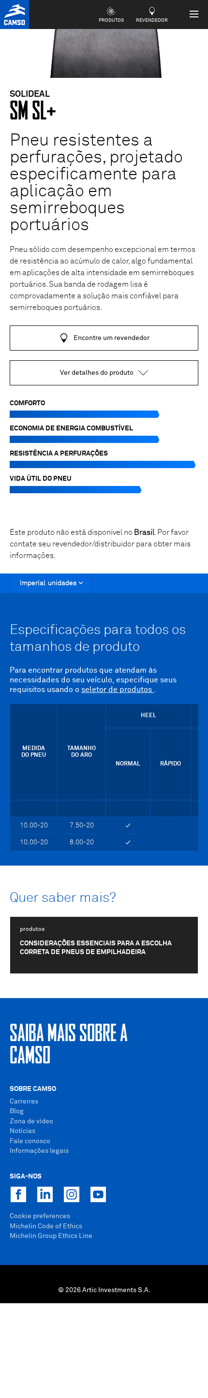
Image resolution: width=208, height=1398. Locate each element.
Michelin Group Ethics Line (51, 1236)
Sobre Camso (33, 1089)
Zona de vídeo (31, 1121)
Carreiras (24, 1101)
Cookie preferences (40, 1216)
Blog (17, 1111)
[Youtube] (98, 1194)
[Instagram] (71, 1194)
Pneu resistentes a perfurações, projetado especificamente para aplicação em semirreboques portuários (96, 183)
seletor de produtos (117, 689)
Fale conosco (30, 1141)
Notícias (22, 1131)
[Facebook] (18, 1194)
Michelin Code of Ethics (46, 1226)
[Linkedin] (45, 1194)
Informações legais (39, 1151)
